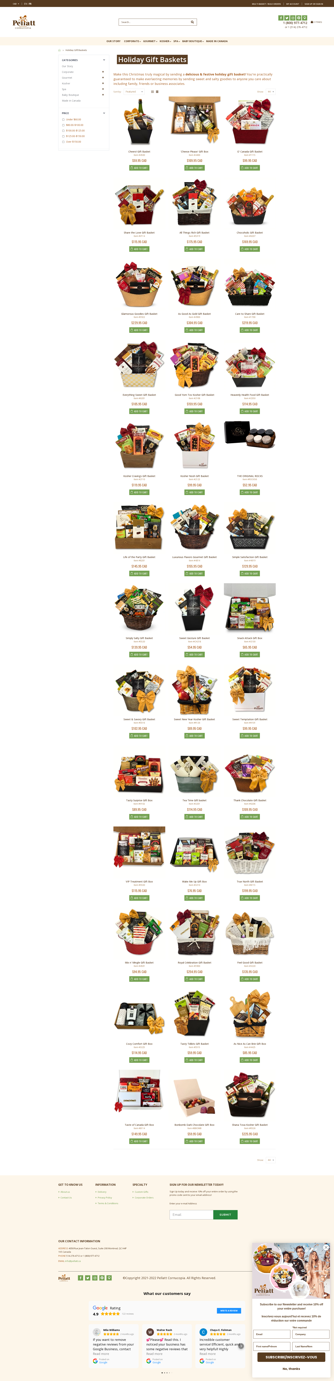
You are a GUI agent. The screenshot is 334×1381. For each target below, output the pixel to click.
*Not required (299, 1327)
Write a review (229, 1310)
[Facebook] (281, 18)
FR (30, 3)
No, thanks (291, 1369)
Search (192, 22)
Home (59, 50)
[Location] (304, 18)
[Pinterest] (298, 18)
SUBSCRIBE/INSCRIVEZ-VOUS (291, 1357)
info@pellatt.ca (73, 1261)
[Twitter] (286, 18)
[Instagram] (292, 18)
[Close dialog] (326, 1247)
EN (25, 3)
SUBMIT (225, 1215)
